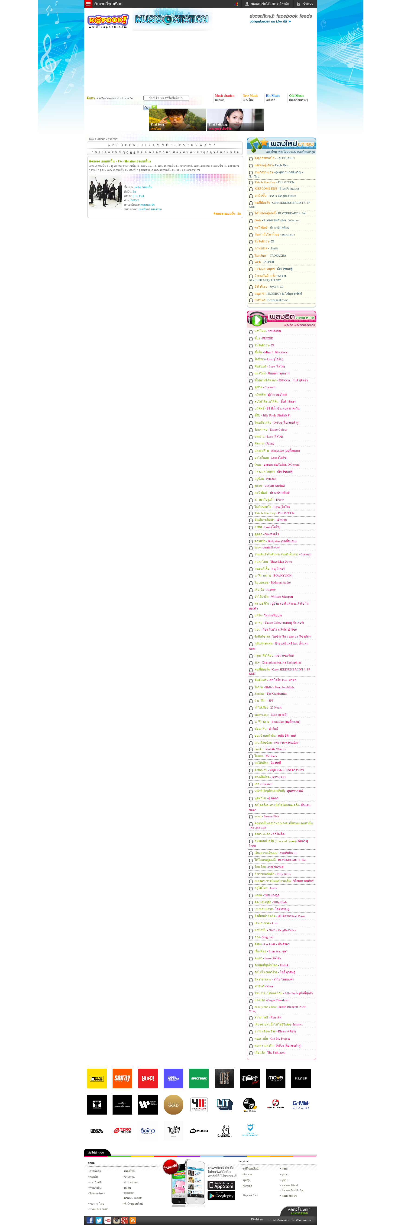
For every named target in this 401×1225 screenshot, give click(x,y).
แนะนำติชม (276, 1220)
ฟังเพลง (247, 1174)
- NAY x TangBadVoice (275, 195)
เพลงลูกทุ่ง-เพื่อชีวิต (220, 128)
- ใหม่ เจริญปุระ (268, 615)
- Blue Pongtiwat (276, 188)
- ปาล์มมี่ (266, 728)
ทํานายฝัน (95, 1188)
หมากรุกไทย (281, 1156)
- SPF (263, 700)
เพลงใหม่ (129, 1171)
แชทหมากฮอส (258, 1156)
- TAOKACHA (270, 255)
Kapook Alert (250, 1195)
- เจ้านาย (270, 520)
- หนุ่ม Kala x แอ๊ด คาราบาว (279, 770)
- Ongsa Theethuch (271, 1000)
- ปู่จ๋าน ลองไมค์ (270, 394)
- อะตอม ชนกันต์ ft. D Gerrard (277, 220)
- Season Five (266, 816)
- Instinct (278, 1024)
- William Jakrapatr (273, 596)
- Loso (266, 923)
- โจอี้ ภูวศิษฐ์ (274, 972)
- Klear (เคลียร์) (275, 1031)
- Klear (263, 986)
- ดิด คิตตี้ (267, 763)
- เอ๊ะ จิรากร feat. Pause (279, 916)
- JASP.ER (264, 262)
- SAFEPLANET (274, 158)
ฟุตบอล (247, 1186)
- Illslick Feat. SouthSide (274, 687)
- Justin (265, 888)
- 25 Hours (268, 707)
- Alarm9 (265, 589)
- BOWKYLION (272, 575)
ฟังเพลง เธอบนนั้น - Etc (227, 213)
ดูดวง (284, 1174)
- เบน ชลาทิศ (268, 867)
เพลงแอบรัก (147, 204)
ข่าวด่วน (129, 1176)
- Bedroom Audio (272, 582)
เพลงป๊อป (144, 209)
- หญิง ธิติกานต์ (275, 735)
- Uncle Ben (271, 165)
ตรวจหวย (95, 1171)
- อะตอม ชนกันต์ (269, 485)
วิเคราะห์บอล (97, 1193)
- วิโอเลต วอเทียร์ (284, 881)
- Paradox (265, 478)
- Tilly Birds (272, 874)
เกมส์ (284, 1168)
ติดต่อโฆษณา (299, 1211)
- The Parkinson (269, 1052)
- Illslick (271, 965)
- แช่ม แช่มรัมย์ (274, 655)
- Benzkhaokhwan (271, 300)
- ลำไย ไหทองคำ (274, 979)
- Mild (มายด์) (270, 714)
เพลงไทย (156, 128)
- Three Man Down (273, 561)
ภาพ (119, 1156)
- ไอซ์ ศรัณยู (271, 909)
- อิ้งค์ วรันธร (275, 401)
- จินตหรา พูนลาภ (272, 373)
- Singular (263, 937)
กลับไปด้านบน (95, 1152)
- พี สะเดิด (267, 1017)
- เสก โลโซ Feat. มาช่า (275, 680)
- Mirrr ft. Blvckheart (271, 352)
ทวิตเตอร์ (188, 1156)
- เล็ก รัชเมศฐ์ (273, 269)
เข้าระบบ (307, 3)
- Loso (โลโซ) (268, 359)
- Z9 (264, 241)
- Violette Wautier (270, 749)
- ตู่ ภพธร (266, 798)
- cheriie (266, 248)
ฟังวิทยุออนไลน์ (133, 1203)
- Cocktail (264, 387)
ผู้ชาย (284, 1180)
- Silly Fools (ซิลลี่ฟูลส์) (272, 415)
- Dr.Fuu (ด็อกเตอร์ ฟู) (276, 422)
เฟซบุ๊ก (165, 1156)
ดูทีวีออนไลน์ (251, 1168)
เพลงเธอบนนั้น (143, 187)
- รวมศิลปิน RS (275, 853)
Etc (134, 191)
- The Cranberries (270, 693)
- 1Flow (269, 499)
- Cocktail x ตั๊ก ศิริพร (272, 944)
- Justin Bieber (267, 547)
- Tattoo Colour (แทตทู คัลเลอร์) (279, 622)
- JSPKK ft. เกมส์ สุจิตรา (281, 380)
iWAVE (135, 200)
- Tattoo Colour (270, 429)
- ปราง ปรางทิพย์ (272, 227)
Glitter (304, 1156)
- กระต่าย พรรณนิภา (276, 743)
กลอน (235, 1156)
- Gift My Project (272, 1038)
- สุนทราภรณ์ (278, 791)
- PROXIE (263, 338)
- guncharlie (274, 234)
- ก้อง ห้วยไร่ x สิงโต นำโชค (275, 629)
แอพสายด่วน (289, 1195)
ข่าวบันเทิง (95, 1182)
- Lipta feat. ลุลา (271, 951)
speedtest (129, 1192)
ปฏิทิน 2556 (142, 1156)
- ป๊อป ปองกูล (266, 895)
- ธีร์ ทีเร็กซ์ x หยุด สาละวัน (277, 408)
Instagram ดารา (211, 1156)
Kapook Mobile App (292, 1190)
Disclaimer (257, 1219)
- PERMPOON (274, 182)
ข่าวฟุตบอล (131, 1182)
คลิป (95, 1156)
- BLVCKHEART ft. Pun (280, 213)
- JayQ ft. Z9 (268, 286)
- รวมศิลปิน (267, 331)
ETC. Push (139, 196)
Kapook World (289, 1185)
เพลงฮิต (94, 1176)
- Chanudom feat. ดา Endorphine (277, 662)
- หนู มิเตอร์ (269, 568)
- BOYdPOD (269, 777)
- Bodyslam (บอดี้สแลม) (277, 450)
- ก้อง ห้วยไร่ (266, 534)
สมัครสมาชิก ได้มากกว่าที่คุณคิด (270, 3)
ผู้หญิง (246, 1180)
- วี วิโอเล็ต (269, 834)
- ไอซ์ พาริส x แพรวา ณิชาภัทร (282, 636)
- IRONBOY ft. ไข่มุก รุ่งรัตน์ (278, 293)
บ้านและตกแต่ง (98, 1209)
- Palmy (264, 443)
